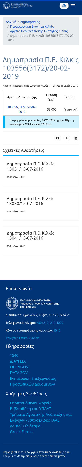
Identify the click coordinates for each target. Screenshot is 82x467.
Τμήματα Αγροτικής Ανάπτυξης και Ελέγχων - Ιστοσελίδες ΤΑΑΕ (41, 417)
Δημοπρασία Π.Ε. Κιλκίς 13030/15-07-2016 (30, 200)
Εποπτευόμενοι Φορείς (30, 402)
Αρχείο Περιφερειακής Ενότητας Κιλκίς (25, 85)
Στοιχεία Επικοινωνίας (22, 338)
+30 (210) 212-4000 (49, 323)
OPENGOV (19, 366)
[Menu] (72, 5)
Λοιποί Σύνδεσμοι (26, 425)
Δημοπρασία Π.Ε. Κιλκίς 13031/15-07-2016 (30, 166)
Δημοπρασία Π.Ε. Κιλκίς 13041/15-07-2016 (30, 235)
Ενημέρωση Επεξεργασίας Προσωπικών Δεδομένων (33, 381)
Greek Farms (21, 431)
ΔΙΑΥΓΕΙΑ (18, 361)
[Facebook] (57, 138)
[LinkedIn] (76, 138)
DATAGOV (19, 372)
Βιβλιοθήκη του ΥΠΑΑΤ (30, 408)
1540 (56, 330)
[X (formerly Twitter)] (67, 138)
